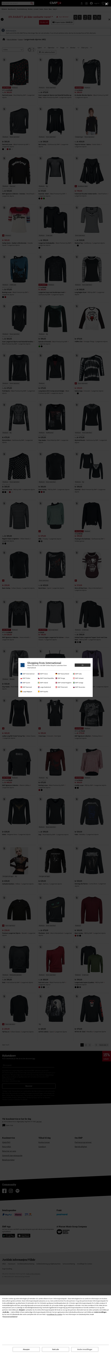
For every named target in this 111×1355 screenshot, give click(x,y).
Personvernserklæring (10, 1317)
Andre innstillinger (84, 1349)
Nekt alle (55, 1349)
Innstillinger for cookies (54, 1314)
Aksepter (26, 1349)
